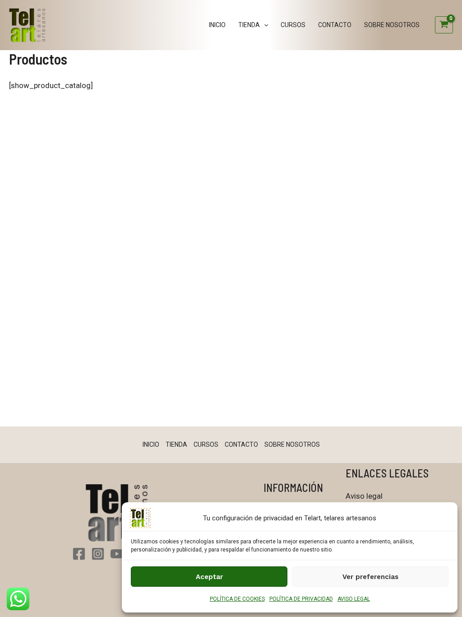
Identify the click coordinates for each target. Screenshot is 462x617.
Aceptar (209, 577)
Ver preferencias (370, 577)
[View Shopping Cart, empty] (444, 24)
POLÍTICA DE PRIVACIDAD (301, 599)
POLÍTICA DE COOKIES (237, 599)
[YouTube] (117, 554)
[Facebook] (79, 554)
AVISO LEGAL (353, 599)
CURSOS (293, 24)
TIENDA (249, 24)
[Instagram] (98, 554)
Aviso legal (364, 495)
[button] (264, 25)
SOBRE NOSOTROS (392, 24)
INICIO (217, 24)
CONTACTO (334, 24)
